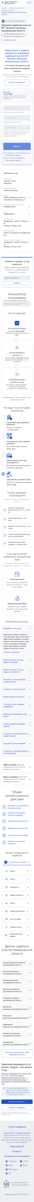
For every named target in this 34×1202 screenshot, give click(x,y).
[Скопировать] (29, 197)
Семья (12, 871)
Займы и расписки (16, 895)
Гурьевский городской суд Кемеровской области (12, 999)
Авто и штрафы (15, 919)
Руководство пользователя (17, 1156)
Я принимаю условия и (18, 154)
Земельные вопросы (17, 911)
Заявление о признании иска (18, 821)
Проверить (17, 283)
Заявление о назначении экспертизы (16, 842)
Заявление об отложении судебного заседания (16, 814)
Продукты (17, 1151)
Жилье (12, 903)
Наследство (14, 887)
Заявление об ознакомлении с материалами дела (18, 807)
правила (17, 155)
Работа (12, 879)
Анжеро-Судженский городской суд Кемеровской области (14, 964)
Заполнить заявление (16, 82)
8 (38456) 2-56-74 (10, 40)
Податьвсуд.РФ (11, 2)
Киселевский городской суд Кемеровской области (12, 1034)
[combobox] (17, 109)
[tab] (17, 628)
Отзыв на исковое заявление (18, 835)
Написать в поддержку (17, 1108)
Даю (15, 159)
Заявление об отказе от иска (18, 828)
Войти (30, 2)
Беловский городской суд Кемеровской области (12, 973)
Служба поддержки (17, 1127)
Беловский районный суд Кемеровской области (12, 981)
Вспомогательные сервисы (16, 935)
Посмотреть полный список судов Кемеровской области (17, 1053)
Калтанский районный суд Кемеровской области (16, 1017)
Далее (16, 146)
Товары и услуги (16, 927)
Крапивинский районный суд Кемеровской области (16, 1043)
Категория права (13, 304)
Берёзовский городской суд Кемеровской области (12, 990)
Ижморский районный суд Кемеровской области (16, 1008)
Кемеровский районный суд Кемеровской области (16, 1026)
